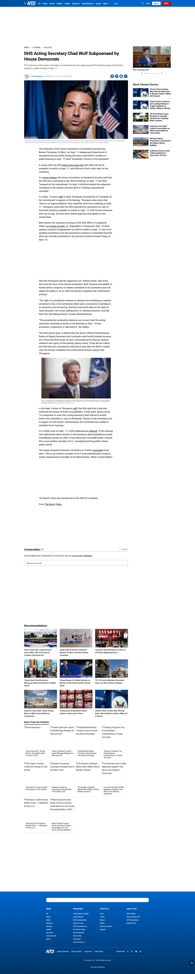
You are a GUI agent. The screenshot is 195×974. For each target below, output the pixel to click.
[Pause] (136, 65)
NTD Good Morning (80, 926)
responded (97, 450)
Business (49, 923)
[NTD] (50, 951)
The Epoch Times (53, 504)
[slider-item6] (156, 73)
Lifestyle (104, 909)
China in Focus (78, 923)
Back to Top (191, 962)
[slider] (151, 62)
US (47, 914)
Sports (48, 939)
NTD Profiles (131, 914)
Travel (102, 917)
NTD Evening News (80, 920)
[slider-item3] (149, 73)
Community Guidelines (82, 556)
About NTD (132, 909)
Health (48, 929)
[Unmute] (167, 58)
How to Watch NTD (133, 917)
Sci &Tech (49, 933)
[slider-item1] (145, 73)
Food (101, 914)
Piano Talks (77, 936)
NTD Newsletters (133, 920)
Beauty (102, 920)
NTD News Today (79, 929)
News (26, 47)
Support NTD (131, 923)
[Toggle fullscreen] (163, 65)
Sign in (156, 3)
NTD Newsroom (37, 76)
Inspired (103, 929)
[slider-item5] (154, 73)
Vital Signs (77, 939)
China (48, 917)
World (48, 920)
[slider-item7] (158, 73)
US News (36, 47)
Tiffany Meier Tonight (81, 914)
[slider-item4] (151, 73)
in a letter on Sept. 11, (58, 226)
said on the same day (73, 165)
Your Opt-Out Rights (98, 967)
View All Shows (78, 942)
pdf (60, 196)
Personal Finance (106, 926)
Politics (48, 47)
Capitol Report (78, 917)
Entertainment (51, 936)
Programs (78, 909)
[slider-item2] (147, 73)
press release (50, 177)
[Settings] (167, 65)
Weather (49, 926)
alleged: (94, 431)
